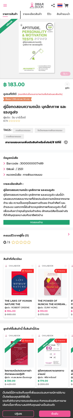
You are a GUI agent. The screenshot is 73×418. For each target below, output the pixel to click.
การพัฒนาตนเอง (23, 130)
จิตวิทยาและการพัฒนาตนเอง (50, 130)
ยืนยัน (54, 413)
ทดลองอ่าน (36, 222)
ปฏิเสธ (18, 413)
